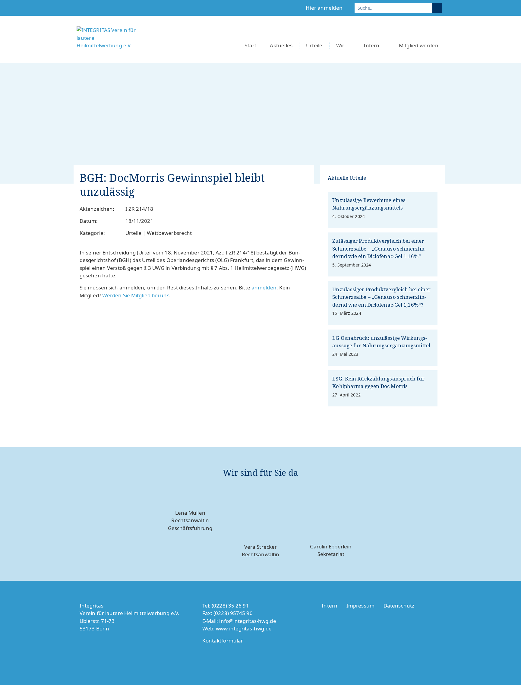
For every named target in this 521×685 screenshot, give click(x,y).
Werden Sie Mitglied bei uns (135, 295)
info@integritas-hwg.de (247, 620)
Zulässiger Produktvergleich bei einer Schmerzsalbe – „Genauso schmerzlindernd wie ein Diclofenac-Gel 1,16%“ (379, 248)
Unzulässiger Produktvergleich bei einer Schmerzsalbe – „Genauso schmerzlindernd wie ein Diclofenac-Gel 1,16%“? (381, 297)
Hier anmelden (324, 7)
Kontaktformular (222, 640)
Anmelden (263, 287)
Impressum (360, 605)
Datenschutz (399, 605)
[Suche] (437, 8)
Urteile (314, 45)
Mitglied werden (418, 45)
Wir (340, 45)
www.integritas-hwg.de (244, 628)
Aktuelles (281, 45)
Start (250, 45)
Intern (371, 45)
